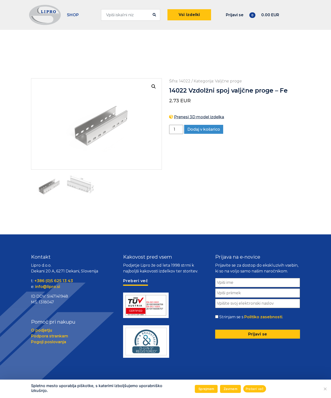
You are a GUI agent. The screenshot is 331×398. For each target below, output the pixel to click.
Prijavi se (235, 15)
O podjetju (41, 330)
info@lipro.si (47, 286)
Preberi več (255, 389)
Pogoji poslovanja (48, 342)
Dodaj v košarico (203, 129)
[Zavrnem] (325, 388)
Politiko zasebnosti (263, 317)
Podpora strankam (49, 336)
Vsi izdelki (189, 14)
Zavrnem (230, 389)
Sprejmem (206, 389)
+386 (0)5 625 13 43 (53, 281)
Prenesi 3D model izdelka (199, 117)
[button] (153, 86)
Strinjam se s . (251, 317)
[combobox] (130, 15)
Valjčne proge (228, 81)
